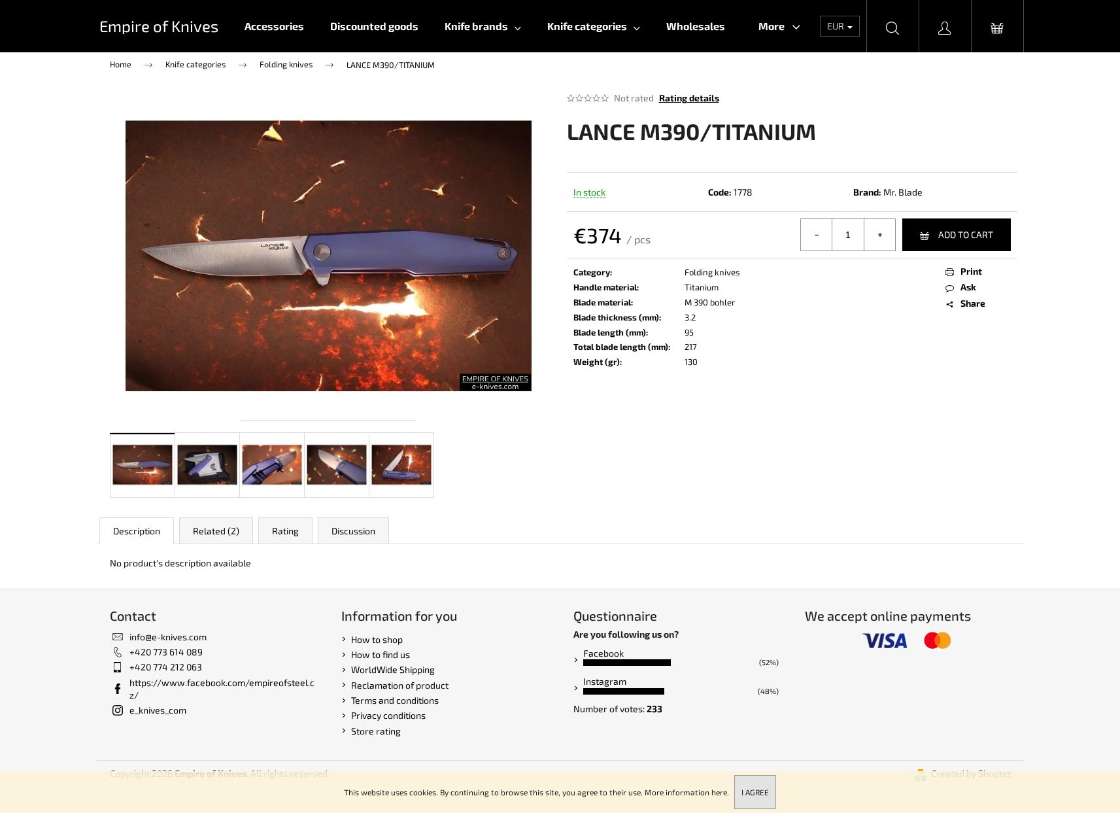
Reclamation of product (400, 685)
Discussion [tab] (353, 530)
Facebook (603, 653)
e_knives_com (157, 710)
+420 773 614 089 (166, 651)
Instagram (604, 681)
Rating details (689, 97)
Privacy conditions (388, 715)
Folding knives (712, 272)
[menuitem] (274, 26)
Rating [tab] (285, 530)
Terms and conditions (395, 700)
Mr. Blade (903, 192)
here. (720, 792)
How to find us (380, 654)
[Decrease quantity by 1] (816, 235)
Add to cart (965, 234)
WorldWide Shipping (393, 669)
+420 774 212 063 (165, 666)
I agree (755, 792)
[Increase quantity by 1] (879, 235)
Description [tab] (136, 530)
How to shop (377, 639)
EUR (836, 25)
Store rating (376, 730)
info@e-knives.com (168, 636)
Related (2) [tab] (216, 530)
